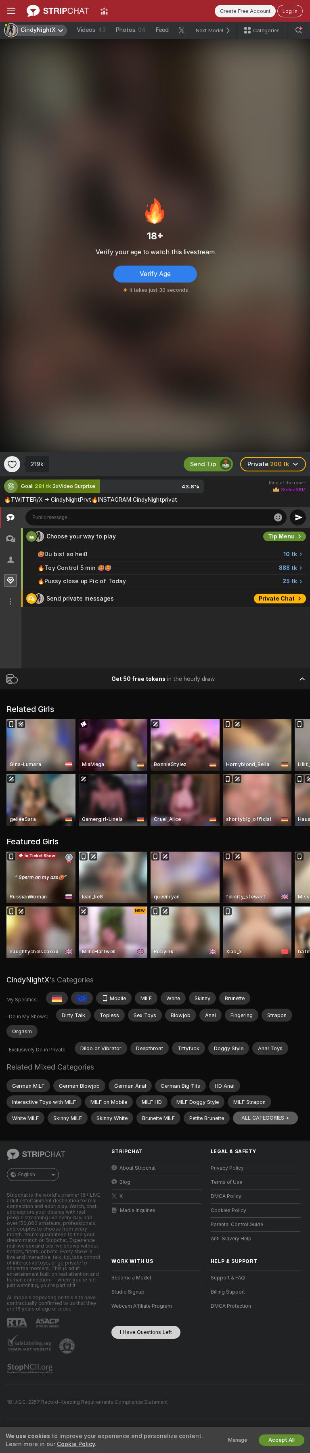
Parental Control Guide (237, 1224)
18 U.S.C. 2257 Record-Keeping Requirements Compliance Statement (87, 1402)
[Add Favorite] (12, 464)
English (26, 1174)
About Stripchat (137, 1168)
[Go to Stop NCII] (30, 1368)
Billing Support (228, 1292)
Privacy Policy (227, 1168)
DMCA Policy (226, 1196)
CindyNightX (27, 980)
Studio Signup (128, 1292)
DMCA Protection (231, 1306)
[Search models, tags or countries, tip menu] (298, 30)
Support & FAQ (228, 1278)
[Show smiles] (278, 517)
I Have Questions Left (146, 1332)
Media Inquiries (137, 1210)
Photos (130, 29)
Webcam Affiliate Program (141, 1306)
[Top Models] (104, 11)
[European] (82, 998)
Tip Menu (281, 536)
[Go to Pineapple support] (67, 1346)
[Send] (298, 517)
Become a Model (131, 1278)
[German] (57, 998)
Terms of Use (226, 1182)
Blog (124, 1182)
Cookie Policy (76, 1444)
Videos (91, 29)
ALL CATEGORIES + (265, 1118)
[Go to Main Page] (58, 11)
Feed (162, 29)
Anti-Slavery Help (231, 1239)
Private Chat (277, 598)
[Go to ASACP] (48, 1323)
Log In (290, 11)
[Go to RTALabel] (18, 1323)
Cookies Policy (228, 1210)
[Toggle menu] (11, 11)
